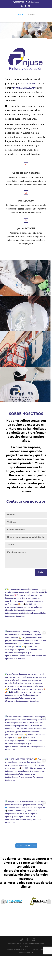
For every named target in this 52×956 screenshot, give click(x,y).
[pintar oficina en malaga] (25, 366)
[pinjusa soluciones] (25, 295)
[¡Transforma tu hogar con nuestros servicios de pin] (26, 693)
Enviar (41, 572)
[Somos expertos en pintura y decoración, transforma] (26, 650)
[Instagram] (29, 6)
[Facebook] (26, 6)
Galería (31, 15)
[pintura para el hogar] (25, 402)
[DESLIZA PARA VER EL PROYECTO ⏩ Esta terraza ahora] (26, 778)
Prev (3, 901)
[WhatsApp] (22, 6)
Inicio (20, 15)
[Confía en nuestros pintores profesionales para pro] (26, 735)
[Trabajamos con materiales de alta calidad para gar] (26, 820)
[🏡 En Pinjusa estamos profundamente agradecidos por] (26, 608)
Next (48, 901)
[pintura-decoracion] (25, 331)
